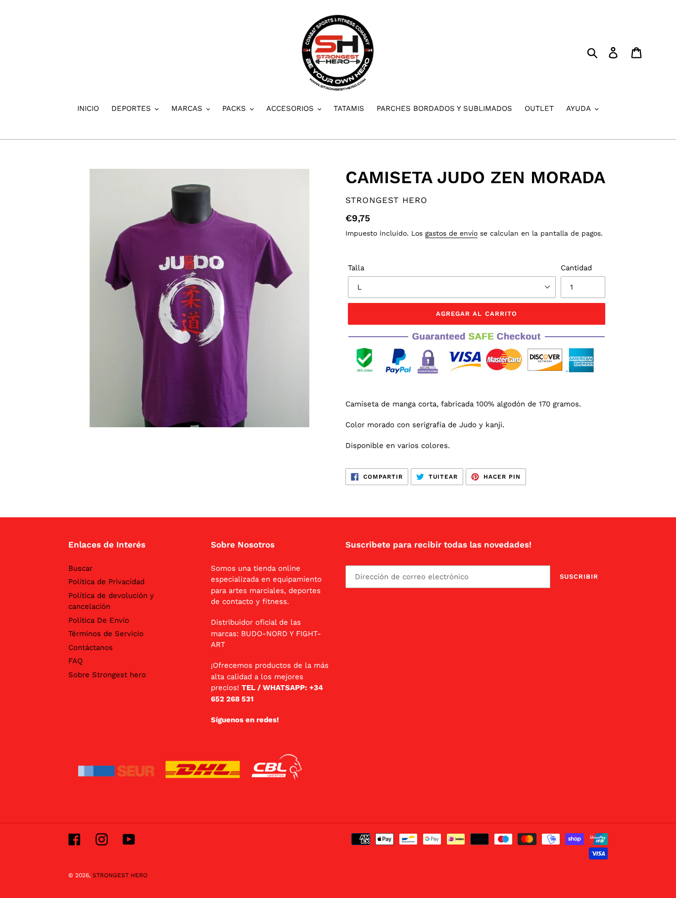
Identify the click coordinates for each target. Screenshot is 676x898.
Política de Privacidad (106, 581)
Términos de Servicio (106, 633)
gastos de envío (451, 233)
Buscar (80, 568)
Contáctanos (90, 647)
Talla (356, 267)
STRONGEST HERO (120, 875)
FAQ (75, 660)
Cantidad (576, 267)
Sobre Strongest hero (107, 674)
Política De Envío (98, 620)
